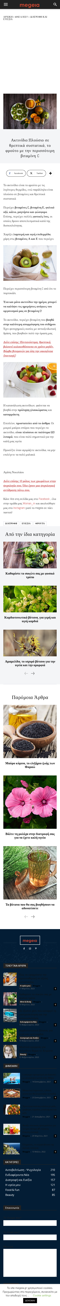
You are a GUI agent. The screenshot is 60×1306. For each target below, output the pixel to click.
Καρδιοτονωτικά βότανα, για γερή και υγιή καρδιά (30, 619)
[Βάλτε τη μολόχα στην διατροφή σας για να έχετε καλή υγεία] (30, 802)
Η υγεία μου (25, 986)
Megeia (26, 1136)
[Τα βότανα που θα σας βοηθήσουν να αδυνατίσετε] (30, 872)
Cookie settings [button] (42, 1295)
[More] (50, 173)
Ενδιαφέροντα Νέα (28, 1022)
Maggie (36, 985)
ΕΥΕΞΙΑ (26, 523)
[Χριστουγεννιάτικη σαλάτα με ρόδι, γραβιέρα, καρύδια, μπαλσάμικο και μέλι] (11, 1110)
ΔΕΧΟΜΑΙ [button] (30, 1300)
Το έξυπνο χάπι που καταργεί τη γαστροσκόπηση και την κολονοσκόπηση (37, 1014)
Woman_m (29, 503)
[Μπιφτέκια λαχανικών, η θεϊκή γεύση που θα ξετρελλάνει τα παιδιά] (11, 1093)
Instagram (19, 508)
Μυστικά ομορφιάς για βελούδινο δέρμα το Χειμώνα (36, 1048)
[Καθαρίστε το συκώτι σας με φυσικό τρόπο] (30, 555)
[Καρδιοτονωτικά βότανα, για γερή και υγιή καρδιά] (30, 599)
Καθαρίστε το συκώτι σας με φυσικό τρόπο (30, 575)
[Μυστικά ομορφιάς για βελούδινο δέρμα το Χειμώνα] (10, 1051)
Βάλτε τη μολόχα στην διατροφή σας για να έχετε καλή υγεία (30, 836)
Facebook (44, 499)
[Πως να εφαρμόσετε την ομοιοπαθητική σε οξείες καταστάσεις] (10, 979)
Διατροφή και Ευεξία (29, 1038)
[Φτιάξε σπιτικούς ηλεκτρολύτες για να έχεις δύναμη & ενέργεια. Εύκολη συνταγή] (11, 1129)
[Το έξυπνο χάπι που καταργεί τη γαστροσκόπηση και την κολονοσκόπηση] (10, 1015)
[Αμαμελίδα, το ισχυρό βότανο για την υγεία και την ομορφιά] (30, 643)
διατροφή (11, 523)
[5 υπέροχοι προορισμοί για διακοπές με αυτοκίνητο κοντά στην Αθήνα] (11, 1078)
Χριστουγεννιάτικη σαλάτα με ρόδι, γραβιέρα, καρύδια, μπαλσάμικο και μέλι (39, 1109)
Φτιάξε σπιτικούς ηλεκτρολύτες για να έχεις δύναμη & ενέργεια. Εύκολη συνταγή (39, 1129)
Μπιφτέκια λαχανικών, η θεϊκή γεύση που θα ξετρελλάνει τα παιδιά (39, 1092)
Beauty (23, 1054)
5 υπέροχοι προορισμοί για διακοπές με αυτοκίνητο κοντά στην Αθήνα (39, 1076)
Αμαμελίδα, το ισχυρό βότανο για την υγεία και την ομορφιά (30, 663)
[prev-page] (26, 673)
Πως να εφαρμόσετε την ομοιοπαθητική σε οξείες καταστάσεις (33, 978)
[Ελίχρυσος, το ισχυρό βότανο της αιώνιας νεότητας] (11, 1148)
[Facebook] (24, 949)
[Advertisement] (30, 57)
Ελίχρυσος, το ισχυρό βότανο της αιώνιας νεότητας (38, 1146)
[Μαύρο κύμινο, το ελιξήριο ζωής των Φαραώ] (30, 731)
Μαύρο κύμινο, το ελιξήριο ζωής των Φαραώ (30, 765)
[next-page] (32, 673)
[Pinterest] (36, 949)
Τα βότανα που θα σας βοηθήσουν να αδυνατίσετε (30, 906)
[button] (5, 4)
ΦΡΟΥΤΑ (40, 523)
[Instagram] (30, 949)
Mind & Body (21, 16)
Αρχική (8, 16)
